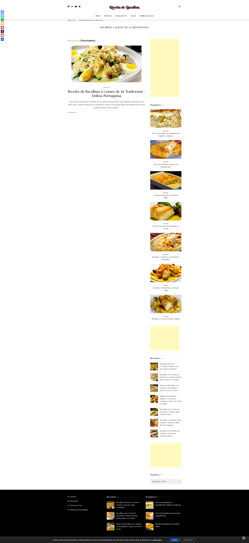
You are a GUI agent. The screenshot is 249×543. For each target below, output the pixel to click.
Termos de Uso (76, 505)
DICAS (133, 16)
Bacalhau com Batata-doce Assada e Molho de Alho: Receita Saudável (170, 422)
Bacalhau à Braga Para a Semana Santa (166, 289)
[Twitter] (2, 16)
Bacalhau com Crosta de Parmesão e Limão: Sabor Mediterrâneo (170, 411)
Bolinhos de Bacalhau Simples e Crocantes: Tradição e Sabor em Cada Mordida (170, 400)
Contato (73, 497)
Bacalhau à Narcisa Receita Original (166, 319)
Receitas (106, 87)
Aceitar (175, 540)
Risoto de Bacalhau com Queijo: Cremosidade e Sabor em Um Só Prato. (169, 388)
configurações (156, 540)
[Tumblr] (2, 31)
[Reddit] (2, 35)
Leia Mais (71, 112)
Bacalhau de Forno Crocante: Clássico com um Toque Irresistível (169, 366)
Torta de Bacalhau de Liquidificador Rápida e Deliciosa (166, 134)
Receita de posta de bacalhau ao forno (166, 227)
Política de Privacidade (79, 510)
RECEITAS (108, 16)
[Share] (2, 39)
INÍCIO (98, 16)
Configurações (188, 540)
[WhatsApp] (2, 20)
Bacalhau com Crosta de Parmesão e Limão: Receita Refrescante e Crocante (170, 377)
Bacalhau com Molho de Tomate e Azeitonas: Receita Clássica (169, 433)
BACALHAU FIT (121, 16)
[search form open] (179, 7)
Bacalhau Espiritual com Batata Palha (166, 196)
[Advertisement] (164, 68)
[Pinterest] (2, 28)
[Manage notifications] (243, 538)
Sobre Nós (74, 501)
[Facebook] (2, 12)
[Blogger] (2, 24)
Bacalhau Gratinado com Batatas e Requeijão (166, 258)
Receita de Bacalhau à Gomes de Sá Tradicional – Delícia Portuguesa (106, 93)
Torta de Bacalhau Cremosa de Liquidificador (166, 165)
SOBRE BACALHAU (147, 16)
